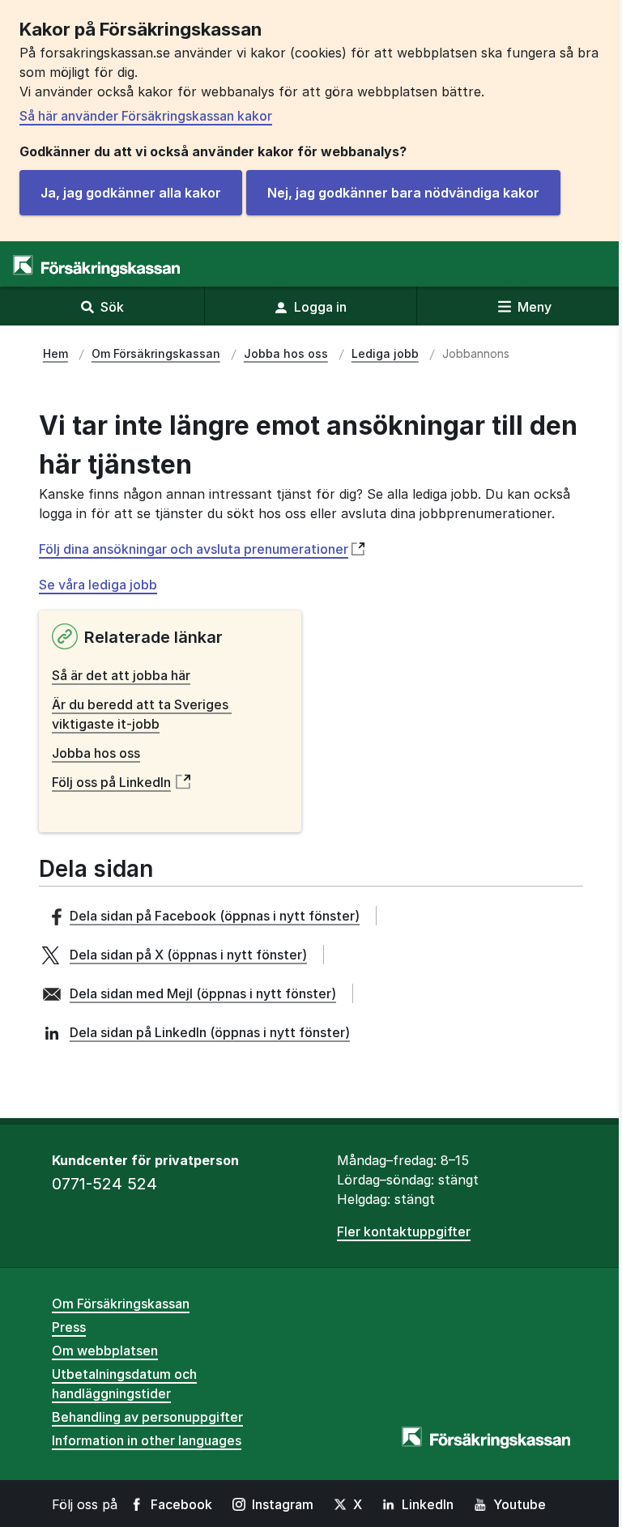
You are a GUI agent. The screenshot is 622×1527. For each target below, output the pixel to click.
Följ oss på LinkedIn (111, 782)
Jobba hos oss (96, 753)
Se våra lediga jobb (98, 584)
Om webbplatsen (105, 1350)
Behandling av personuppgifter (147, 1417)
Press (69, 1327)
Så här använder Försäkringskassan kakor (145, 116)
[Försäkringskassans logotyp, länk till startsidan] (96, 266)
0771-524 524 (104, 1183)
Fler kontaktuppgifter (404, 1231)
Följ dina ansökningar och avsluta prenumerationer (193, 549)
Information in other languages (146, 1440)
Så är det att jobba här (121, 675)
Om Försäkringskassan (121, 1303)
